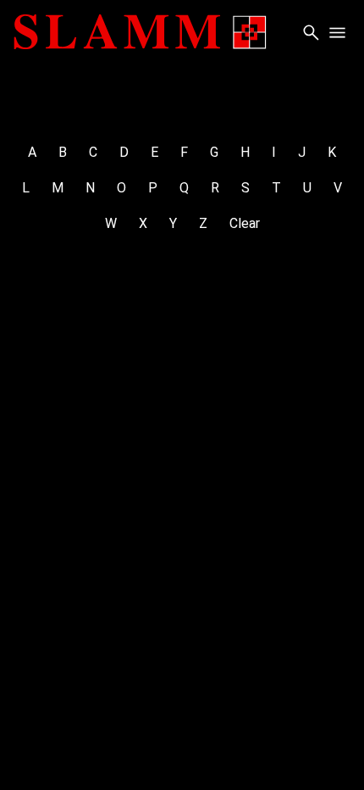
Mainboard (180, 754)
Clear (244, 223)
